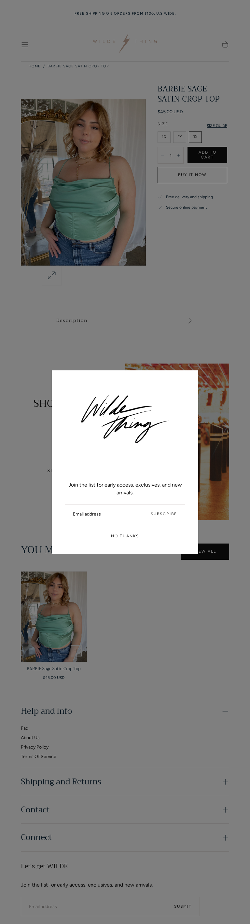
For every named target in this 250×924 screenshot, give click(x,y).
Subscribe (164, 514)
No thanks (125, 536)
